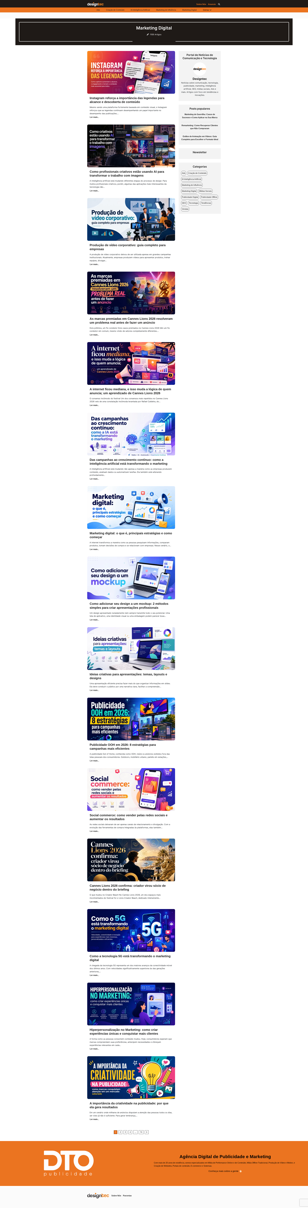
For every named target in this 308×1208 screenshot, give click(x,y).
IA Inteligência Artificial (140, 10)
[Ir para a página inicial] (95, 4)
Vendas (185, 209)
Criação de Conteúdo (115, 10)
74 (141, 1132)
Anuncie (212, 4)
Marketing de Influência (166, 10)
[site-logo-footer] (98, 1195)
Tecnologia (193, 203)
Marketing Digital (189, 10)
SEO (184, 203)
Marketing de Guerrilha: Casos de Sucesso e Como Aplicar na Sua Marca (199, 116)
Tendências (206, 203)
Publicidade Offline (209, 197)
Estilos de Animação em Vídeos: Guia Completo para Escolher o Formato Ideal (199, 137)
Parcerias (127, 1196)
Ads (98, 10)
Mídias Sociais (205, 191)
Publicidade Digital (190, 197)
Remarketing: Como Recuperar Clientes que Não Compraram (200, 126)
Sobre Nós (201, 4)
